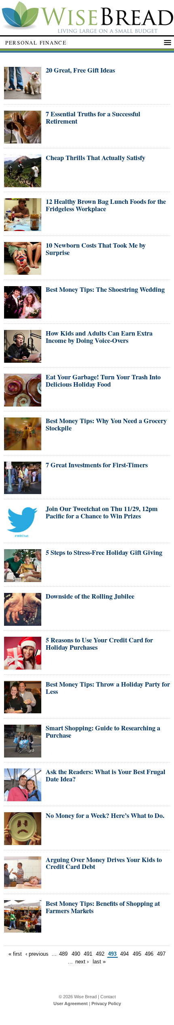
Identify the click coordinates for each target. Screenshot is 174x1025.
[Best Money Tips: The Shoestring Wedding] (22, 315)
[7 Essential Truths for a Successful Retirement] (22, 140)
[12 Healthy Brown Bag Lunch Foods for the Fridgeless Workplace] (22, 228)
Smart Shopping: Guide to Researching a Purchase (103, 731)
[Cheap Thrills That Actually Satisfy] (22, 184)
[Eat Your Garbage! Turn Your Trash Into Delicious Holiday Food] (22, 403)
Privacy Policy (106, 1003)
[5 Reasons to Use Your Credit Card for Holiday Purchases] (22, 666)
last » (99, 962)
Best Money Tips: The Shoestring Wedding (105, 289)
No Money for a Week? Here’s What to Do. (105, 815)
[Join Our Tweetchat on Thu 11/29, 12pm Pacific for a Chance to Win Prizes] (22, 535)
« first (15, 954)
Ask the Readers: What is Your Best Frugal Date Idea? (106, 775)
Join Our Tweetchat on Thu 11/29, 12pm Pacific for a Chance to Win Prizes (102, 512)
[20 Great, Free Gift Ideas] (22, 96)
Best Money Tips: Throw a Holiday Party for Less (108, 687)
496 (149, 954)
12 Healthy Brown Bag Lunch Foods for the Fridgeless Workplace (106, 205)
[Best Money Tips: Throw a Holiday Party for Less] (22, 710)
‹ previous (37, 954)
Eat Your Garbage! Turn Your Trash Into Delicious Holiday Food (103, 380)
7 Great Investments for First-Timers (97, 465)
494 (124, 954)
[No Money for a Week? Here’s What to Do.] (22, 842)
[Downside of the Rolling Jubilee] (22, 622)
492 (100, 954)
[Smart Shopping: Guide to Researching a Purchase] (22, 754)
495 (137, 954)
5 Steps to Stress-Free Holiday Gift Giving (104, 552)
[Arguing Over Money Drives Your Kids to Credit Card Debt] (22, 885)
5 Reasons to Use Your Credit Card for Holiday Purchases (99, 643)
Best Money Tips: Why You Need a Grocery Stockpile (106, 424)
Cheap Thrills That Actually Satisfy (95, 158)
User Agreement (70, 1003)
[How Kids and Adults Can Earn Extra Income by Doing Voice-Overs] (22, 359)
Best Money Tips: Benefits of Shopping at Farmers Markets (103, 907)
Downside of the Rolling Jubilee (90, 596)
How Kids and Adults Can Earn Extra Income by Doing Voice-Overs (99, 336)
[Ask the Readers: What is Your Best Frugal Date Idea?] (22, 798)
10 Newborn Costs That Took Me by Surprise (96, 248)
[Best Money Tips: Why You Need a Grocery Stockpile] (22, 447)
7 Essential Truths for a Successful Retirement (93, 117)
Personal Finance (36, 42)
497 (161, 954)
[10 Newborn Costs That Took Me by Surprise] (22, 271)
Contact (108, 996)
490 (76, 954)
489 (63, 954)
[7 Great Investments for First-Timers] (22, 491)
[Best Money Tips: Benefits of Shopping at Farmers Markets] (22, 929)
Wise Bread (85, 996)
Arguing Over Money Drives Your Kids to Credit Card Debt (104, 863)
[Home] (87, 31)
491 (88, 954)
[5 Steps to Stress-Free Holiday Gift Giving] (22, 579)
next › (82, 962)
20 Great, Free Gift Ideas (80, 70)
